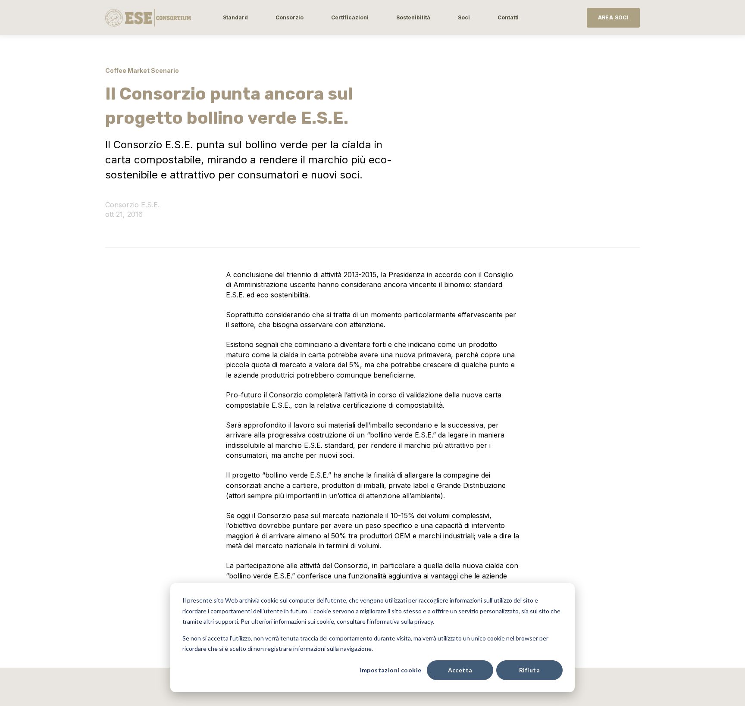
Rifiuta (529, 670)
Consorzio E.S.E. (132, 204)
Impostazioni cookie (391, 670)
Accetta (460, 670)
